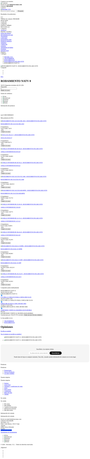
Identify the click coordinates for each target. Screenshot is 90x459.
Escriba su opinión (6, 331)
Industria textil (5, 50)
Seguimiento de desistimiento (9, 432)
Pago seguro (7, 389)
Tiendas (6, 394)
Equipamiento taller (6, 39)
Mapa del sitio (8, 392)
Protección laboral (6, 33)
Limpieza (3, 46)
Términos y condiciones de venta (13, 386)
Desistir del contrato (6, 430)
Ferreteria (3, 49)
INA (2, 76)
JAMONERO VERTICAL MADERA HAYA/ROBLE (16, 310)
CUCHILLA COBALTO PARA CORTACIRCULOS (16, 297)
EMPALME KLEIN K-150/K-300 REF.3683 (13, 303)
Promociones (7, 370)
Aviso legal (7, 385)
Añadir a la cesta (5, 90)
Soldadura (3, 43)
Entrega (6, 383)
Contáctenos (7, 391)
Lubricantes (4, 38)
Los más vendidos (9, 373)
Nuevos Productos (9, 372)
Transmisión (4, 36)
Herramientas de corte (7, 35)
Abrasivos (3, 30)
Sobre (5, 388)
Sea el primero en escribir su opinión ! (11, 334)
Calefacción (4, 44)
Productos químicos (6, 41)
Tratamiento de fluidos (7, 47)
